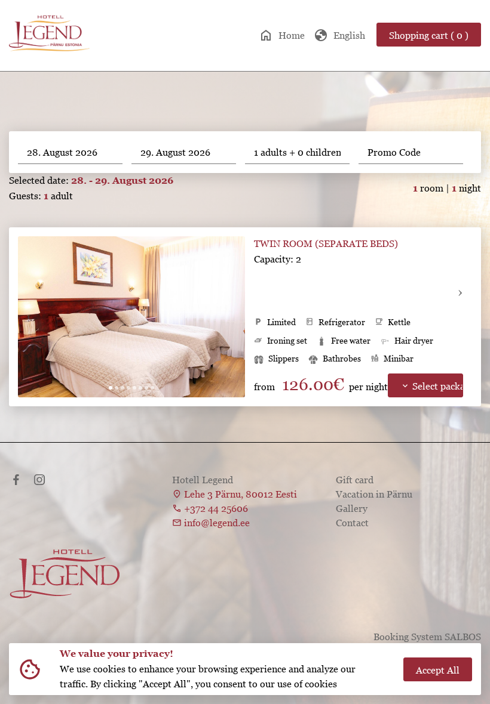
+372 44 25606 (216, 508)
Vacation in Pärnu (374, 494)
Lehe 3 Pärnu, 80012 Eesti (240, 494)
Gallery (352, 508)
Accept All (438, 670)
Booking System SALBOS (427, 636)
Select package (431, 386)
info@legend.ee (217, 522)
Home (282, 35)
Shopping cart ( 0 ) (428, 35)
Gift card (354, 479)
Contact (352, 522)
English (339, 35)
